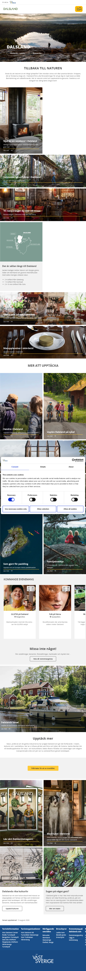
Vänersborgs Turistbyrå (7, 945)
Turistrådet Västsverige (29, 935)
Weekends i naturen (17, 53)
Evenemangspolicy (76, 935)
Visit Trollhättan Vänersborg (27, 938)
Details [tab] (43, 467)
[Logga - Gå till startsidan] (11, 9)
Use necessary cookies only (16, 509)
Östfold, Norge (48, 942)
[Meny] (79, 8)
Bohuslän (46, 935)
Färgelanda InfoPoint (10, 942)
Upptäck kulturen (12, 909)
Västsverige (47, 940)
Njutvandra (37, 53)
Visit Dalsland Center (10, 932)
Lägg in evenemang (73, 938)
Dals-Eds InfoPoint (9, 940)
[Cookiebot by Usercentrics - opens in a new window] (73, 460)
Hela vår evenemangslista (43, 659)
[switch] (32, 499)
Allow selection (43, 509)
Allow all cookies (70, 509)
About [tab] (71, 467)
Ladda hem (60, 932)
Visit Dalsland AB (27, 932)
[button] (43, 37)
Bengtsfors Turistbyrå (10, 937)
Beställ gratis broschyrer (61, 936)
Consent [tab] (15, 467)
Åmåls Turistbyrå (8, 935)
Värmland (46, 937)
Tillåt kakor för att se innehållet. (43, 768)
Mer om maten (54, 909)
